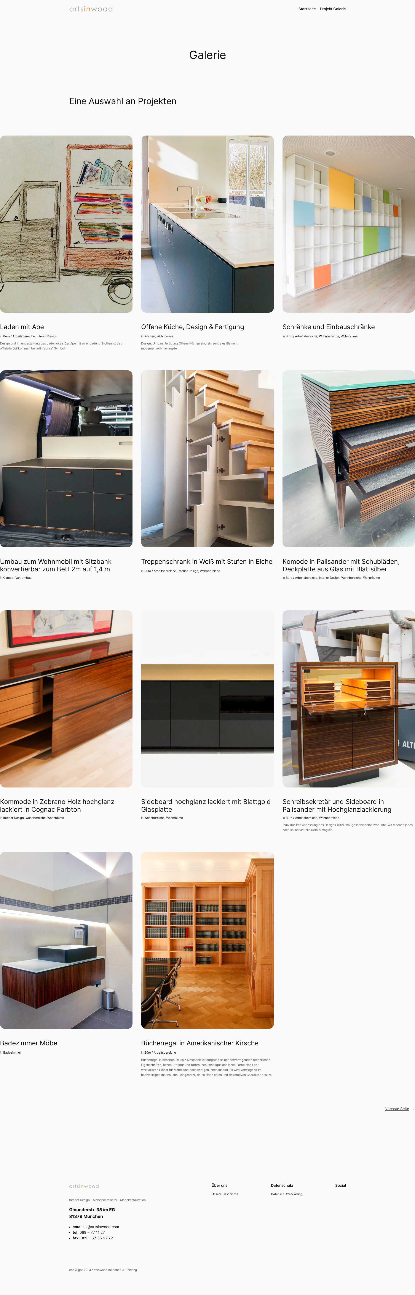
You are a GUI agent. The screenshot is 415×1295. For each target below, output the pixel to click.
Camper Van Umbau (17, 577)
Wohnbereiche (329, 336)
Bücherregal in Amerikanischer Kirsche (200, 1043)
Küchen (149, 336)
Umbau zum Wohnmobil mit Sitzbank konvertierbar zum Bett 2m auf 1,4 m (56, 565)
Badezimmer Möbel (29, 1043)
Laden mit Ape (22, 327)
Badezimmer (12, 1052)
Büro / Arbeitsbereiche (19, 336)
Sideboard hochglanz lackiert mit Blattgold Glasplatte (206, 805)
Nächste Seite (400, 1109)
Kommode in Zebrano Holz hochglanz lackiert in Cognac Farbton (57, 805)
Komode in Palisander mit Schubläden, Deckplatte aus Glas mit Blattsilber (341, 565)
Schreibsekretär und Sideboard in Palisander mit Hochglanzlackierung (337, 805)
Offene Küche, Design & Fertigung (192, 327)
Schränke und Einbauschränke (329, 327)
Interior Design (47, 336)
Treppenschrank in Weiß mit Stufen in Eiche (206, 561)
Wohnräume (165, 336)
